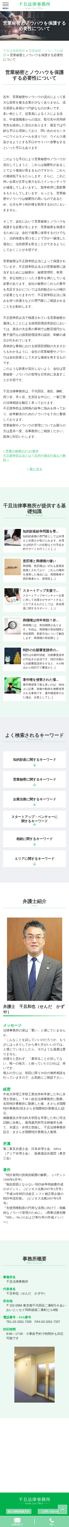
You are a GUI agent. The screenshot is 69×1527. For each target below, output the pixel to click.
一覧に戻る (34, 469)
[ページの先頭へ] (62, 1509)
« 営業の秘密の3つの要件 (21, 451)
